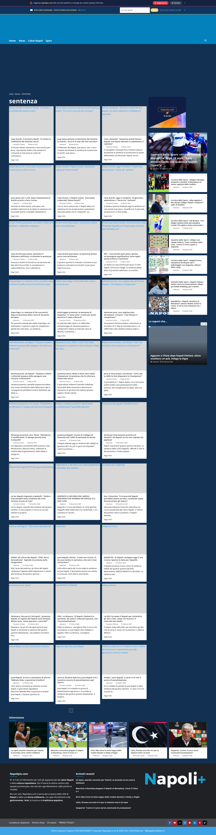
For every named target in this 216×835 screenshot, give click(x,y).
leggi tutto (15, 160)
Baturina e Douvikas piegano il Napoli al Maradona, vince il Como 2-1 (67, 751)
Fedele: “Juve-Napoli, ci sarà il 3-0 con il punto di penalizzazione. (122, 678)
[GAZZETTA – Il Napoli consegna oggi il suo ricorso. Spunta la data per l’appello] (124, 539)
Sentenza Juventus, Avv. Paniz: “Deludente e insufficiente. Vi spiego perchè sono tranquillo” (31, 437)
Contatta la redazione (19, 822)
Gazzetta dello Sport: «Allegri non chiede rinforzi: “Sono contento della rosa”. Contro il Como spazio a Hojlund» (186, 243)
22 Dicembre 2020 (74, 440)
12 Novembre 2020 (121, 443)
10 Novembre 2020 (75, 504)
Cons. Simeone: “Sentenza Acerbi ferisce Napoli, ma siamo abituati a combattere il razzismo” (124, 141)
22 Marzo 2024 (32, 259)
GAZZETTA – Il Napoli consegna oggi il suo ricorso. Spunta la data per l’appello (123, 558)
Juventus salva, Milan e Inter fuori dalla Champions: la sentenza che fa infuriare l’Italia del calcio (76, 376)
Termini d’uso (38, 822)
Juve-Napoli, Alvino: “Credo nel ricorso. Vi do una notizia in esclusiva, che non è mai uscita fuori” (77, 559)
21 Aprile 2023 (124, 320)
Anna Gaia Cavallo (139, 756)
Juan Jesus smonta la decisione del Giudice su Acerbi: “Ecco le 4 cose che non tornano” (77, 140)
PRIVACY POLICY (66, 822)
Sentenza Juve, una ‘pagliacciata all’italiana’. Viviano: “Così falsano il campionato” (120, 314)
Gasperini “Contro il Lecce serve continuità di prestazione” (184, 751)
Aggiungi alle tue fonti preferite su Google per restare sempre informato (68, 3)
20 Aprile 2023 (31, 381)
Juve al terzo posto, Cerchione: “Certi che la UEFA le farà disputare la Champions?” (123, 374)
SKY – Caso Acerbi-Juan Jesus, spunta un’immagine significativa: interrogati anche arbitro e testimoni (122, 256)
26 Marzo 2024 (27, 203)
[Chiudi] (184, 3)
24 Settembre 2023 (80, 320)
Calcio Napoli (35, 40)
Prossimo (82, 710)
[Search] (205, 40)
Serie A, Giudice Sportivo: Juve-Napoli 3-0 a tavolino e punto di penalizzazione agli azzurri (77, 680)
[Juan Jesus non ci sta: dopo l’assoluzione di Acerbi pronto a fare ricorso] (31, 180)
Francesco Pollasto (19, 144)
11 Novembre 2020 (34, 504)
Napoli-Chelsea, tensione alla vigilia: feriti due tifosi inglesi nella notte (176, 357)
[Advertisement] (108, 18)
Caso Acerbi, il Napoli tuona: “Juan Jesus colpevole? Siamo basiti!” (76, 199)
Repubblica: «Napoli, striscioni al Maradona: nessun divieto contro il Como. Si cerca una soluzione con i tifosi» (186, 304)
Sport (49, 40)
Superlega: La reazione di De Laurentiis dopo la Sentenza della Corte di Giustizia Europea (30, 314)
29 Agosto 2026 (187, 187)
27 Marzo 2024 (125, 147)
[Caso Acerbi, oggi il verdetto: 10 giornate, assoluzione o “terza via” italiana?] (124, 180)
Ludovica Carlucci (111, 262)
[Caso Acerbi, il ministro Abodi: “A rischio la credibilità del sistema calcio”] (31, 121)
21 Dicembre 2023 (28, 320)
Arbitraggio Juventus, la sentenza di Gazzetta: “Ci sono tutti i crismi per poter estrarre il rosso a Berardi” (76, 314)
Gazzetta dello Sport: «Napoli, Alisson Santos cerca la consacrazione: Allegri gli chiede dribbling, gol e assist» (187, 284)
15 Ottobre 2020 (33, 624)
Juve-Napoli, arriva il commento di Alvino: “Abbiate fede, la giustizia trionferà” (30, 678)
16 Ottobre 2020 (74, 565)
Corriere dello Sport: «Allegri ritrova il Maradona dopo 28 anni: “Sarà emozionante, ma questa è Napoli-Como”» (176, 160)
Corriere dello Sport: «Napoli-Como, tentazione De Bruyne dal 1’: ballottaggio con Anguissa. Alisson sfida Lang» (186, 263)
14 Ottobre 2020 (27, 683)
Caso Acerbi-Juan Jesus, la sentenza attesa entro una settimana (77, 255)
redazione (62, 144)
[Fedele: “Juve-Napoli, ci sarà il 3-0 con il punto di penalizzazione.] (124, 659)
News (22, 40)
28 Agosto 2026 (187, 208)
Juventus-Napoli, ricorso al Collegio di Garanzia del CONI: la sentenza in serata (76, 436)
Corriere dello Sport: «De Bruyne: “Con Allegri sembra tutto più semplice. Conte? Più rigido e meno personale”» (187, 223)
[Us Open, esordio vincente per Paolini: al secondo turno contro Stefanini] (28, 734)
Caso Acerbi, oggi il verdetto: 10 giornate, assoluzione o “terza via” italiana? (123, 199)
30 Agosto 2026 (167, 169)
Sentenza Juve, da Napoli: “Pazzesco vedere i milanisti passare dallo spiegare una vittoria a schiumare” (31, 376)
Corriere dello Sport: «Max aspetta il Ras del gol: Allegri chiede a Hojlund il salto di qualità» (187, 202)
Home (12, 40)
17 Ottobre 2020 (27, 565)
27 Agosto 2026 (187, 228)
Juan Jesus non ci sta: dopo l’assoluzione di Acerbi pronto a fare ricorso (30, 199)
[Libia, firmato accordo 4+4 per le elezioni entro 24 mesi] (148, 734)
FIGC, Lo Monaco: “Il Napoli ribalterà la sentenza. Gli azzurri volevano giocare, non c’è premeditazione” (77, 618)
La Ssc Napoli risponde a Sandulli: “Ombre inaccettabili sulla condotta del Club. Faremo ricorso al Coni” (30, 498)
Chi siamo (51, 822)
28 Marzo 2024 (32, 144)
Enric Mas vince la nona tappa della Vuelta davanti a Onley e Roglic (106, 751)
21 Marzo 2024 (125, 262)
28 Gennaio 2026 (167, 362)
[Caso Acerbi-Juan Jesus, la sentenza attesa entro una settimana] (78, 236)
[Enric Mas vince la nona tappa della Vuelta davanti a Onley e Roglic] (108, 734)
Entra (154, 10)
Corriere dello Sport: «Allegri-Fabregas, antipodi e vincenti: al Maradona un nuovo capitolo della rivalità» (188, 182)
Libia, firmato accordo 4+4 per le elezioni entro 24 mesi (145, 751)
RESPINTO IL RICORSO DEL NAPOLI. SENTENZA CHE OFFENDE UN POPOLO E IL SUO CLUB (76, 498)
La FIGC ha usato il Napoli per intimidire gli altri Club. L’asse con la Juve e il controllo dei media (123, 618)
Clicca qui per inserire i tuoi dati (170, 10)
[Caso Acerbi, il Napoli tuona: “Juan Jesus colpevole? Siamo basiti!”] (78, 180)
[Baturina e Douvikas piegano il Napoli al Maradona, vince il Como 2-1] (68, 734)
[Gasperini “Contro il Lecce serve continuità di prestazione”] (188, 734)
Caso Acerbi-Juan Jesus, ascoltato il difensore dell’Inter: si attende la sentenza (31, 255)
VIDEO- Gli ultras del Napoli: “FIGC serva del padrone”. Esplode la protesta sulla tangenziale (30, 559)
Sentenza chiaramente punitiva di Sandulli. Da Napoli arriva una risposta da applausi (123, 437)
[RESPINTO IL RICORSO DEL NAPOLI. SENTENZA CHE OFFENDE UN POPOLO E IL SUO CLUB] (78, 478)
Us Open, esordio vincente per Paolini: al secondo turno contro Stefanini (27, 751)
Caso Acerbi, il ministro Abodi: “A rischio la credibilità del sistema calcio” (31, 140)
